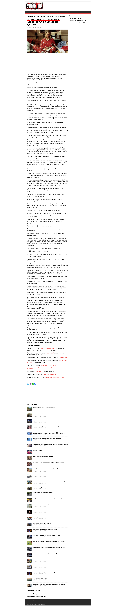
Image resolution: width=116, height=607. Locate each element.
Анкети (28, 600)
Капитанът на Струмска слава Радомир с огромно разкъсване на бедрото (49, 541)
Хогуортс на (49, 374)
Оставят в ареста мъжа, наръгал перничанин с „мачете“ (45, 529)
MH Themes (43, 604)
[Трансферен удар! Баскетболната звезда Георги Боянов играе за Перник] (29, 501)
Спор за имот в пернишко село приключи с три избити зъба (46, 535)
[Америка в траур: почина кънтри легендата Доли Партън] (29, 513)
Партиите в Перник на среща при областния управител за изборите (48, 504)
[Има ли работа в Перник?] (29, 488)
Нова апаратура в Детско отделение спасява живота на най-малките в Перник (50, 444)
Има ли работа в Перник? (38, 487)
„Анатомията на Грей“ (47, 348)
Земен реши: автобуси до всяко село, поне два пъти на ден (46, 474)
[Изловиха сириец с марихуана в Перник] (29, 525)
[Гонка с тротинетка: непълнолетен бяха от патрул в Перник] (29, 556)
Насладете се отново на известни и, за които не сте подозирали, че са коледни (44, 367)
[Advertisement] (47, 62)
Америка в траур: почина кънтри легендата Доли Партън (45, 511)
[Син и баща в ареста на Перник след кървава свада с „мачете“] (29, 574)
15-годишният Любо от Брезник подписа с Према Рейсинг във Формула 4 (49, 584)
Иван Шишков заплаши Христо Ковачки (78, 24)
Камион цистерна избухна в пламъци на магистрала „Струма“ (46, 426)
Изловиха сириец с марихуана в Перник (42, 523)
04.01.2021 (30, 27)
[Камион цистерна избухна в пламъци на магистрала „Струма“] (29, 428)
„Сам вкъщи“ (62, 358)
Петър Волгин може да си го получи (77, 26)
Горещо (42, 12)
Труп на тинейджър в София (75, 18)
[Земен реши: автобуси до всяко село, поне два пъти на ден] (29, 477)
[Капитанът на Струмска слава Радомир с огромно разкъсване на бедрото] (29, 543)
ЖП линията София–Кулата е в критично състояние (44, 407)
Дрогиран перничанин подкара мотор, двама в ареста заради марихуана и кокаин (49, 548)
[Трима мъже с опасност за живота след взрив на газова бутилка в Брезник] (29, 568)
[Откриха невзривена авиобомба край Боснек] (29, 458)
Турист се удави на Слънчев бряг (40, 578)
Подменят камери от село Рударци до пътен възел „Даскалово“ (47, 438)
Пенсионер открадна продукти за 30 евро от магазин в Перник (47, 559)
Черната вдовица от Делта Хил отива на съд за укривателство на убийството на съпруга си (50, 414)
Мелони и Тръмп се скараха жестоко (77, 28)
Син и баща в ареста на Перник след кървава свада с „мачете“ (46, 572)
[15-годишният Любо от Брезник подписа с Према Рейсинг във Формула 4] (29, 586)
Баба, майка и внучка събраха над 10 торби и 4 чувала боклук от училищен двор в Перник (50, 469)
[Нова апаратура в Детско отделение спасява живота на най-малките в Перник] (29, 446)
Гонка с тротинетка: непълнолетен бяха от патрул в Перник (46, 553)
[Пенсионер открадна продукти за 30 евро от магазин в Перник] (29, 562)
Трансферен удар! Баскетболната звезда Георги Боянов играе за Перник (49, 498)
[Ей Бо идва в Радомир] (29, 452)
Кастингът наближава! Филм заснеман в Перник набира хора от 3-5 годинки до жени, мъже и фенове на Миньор (50, 481)
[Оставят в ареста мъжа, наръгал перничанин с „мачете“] (29, 531)
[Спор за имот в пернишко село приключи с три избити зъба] (29, 537)
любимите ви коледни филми (54, 377)
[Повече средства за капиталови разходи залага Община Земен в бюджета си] (29, 519)
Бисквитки (35, 600)
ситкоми (38, 371)
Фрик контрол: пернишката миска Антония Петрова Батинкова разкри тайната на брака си (49, 463)
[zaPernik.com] (34, 10)
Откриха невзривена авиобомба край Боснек (43, 456)
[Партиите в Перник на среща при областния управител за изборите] (29, 507)
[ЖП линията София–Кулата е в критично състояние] (29, 410)
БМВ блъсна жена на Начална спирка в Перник (43, 492)
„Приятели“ (50, 353)
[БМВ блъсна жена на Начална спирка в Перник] (29, 495)
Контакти (83, 15)
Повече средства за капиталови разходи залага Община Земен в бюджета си (50, 517)
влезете (33, 596)
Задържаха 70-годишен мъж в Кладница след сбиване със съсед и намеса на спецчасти (50, 420)
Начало (28, 12)
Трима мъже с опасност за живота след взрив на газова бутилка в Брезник (49, 566)
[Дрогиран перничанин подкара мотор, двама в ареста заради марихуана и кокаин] (29, 550)
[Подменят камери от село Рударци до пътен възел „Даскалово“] (29, 440)
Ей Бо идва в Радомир (37, 450)
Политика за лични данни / (75, 15)
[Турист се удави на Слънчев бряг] (29, 580)
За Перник (35, 12)
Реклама (49, 12)
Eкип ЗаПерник (41, 409)
